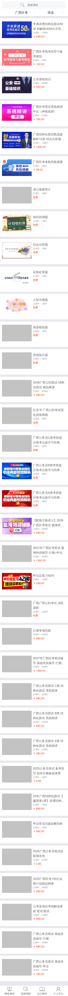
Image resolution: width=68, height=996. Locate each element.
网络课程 (10, 993)
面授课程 (26, 993)
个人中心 (58, 993)
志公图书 (42, 993)
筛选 (51, 12)
